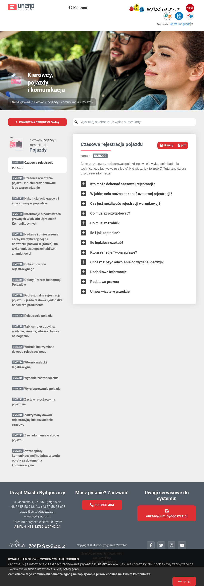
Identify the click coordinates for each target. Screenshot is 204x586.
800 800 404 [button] (104, 505)
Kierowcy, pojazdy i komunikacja (56, 102)
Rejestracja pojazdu (33, 316)
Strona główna (20, 102)
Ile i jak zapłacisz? (104, 233)
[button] (151, 545)
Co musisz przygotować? (109, 213)
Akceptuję (184, 581)
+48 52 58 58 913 (21, 507)
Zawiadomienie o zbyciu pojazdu (35, 437)
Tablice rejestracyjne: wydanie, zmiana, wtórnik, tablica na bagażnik (36, 331)
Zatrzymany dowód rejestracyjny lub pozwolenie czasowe (32, 419)
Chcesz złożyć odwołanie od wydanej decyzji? (126, 262)
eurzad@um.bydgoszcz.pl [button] (166, 516)
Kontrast (80, 8)
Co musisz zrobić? (104, 223)
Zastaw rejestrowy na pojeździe (33, 402)
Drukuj (168, 145)
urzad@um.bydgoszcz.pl (37, 511)
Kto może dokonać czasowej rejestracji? (122, 184)
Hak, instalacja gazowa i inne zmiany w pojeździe (35, 201)
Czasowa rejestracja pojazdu (32, 165)
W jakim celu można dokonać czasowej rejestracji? (130, 194)
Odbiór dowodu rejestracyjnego (29, 266)
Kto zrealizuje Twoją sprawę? (113, 252)
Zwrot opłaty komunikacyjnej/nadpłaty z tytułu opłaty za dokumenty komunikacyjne (36, 458)
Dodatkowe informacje (108, 272)
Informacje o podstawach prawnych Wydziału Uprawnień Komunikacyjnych (36, 219)
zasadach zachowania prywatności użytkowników (83, 564)
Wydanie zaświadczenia (36, 378)
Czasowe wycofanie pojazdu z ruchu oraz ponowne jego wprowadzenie (34, 183)
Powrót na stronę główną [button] (39, 122)
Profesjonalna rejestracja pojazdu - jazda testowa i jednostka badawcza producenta (37, 300)
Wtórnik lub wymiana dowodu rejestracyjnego (33, 349)
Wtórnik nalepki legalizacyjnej (29, 364)
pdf (183, 145)
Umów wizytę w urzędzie (109, 291)
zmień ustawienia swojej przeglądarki (54, 569)
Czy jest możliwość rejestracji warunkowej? (124, 203)
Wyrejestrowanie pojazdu (37, 389)
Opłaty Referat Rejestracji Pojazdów (36, 282)
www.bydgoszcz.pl (37, 516)
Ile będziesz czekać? (106, 242)
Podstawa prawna (104, 282)
